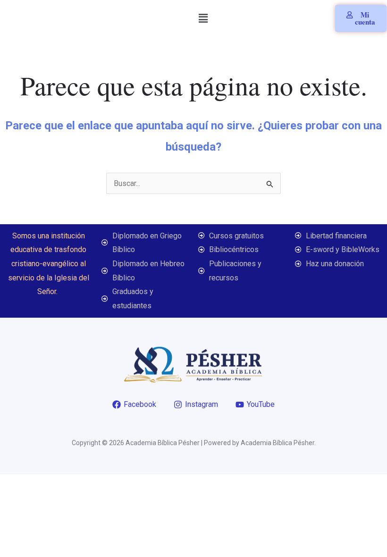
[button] (203, 18)
